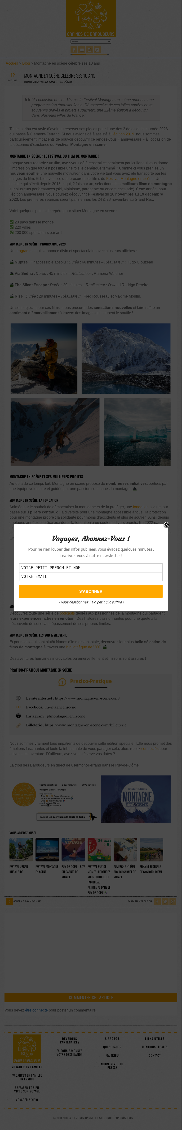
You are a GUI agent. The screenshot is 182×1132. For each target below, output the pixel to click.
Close (166, 525)
